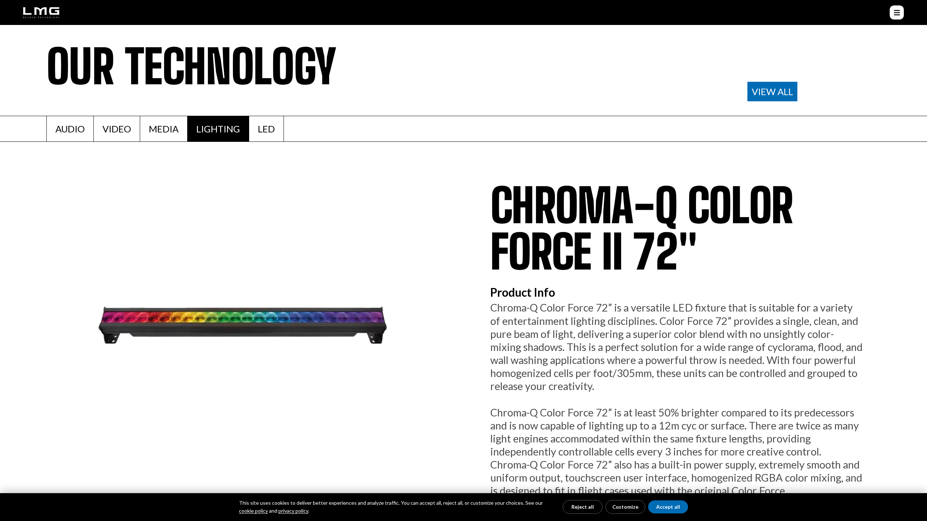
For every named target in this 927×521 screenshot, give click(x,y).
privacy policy (293, 511)
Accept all (668, 507)
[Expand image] (240, 335)
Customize (625, 507)
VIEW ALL (772, 91)
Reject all (582, 507)
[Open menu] (897, 12)
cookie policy (253, 511)
